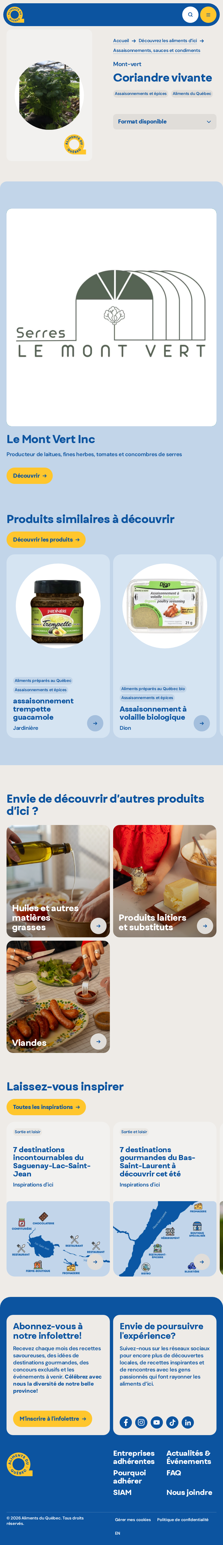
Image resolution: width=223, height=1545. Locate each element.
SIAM (122, 1492)
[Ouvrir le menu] (208, 15)
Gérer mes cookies (133, 1519)
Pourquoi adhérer (129, 1476)
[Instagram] (141, 1422)
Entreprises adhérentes (134, 1457)
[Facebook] (126, 1422)
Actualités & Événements (188, 1457)
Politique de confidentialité (183, 1519)
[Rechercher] (190, 15)
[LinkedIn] (188, 1422)
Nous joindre (189, 1492)
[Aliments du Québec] (15, 15)
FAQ (173, 1472)
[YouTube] (157, 1422)
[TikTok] (172, 1422)
